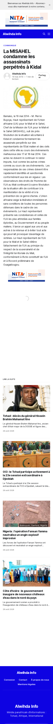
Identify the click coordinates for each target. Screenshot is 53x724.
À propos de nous (40, 679)
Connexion (9, 679)
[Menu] (49, 34)
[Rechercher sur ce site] (44, 34)
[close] (49, 5)
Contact (23, 679)
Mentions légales (26, 684)
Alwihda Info (12, 33)
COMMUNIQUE (9, 45)
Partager (42, 76)
